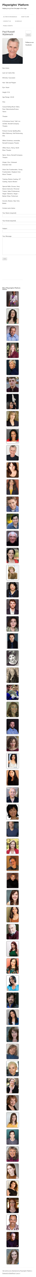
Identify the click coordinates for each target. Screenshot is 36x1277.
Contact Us (7, 21)
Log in (18, 1273)
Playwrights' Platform (15, 4)
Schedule (18, 21)
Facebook (29, 45)
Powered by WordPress (8, 1273)
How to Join (25, 17)
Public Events (8, 25)
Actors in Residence (10, 17)
